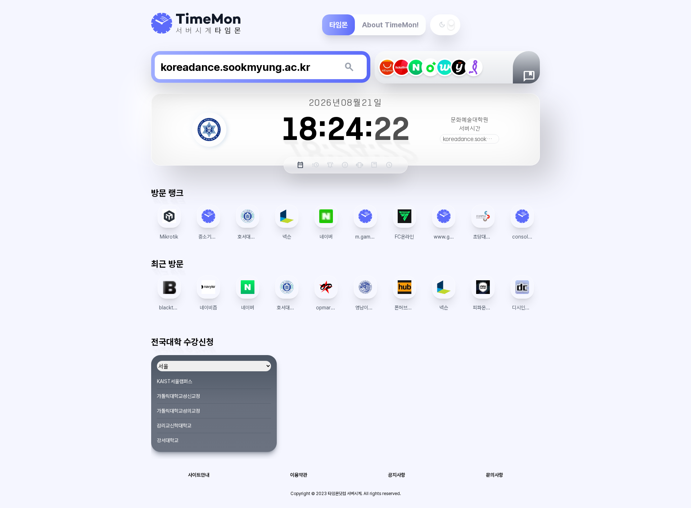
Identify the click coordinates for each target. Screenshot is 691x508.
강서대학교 (168, 440)
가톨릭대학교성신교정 (178, 396)
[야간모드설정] (451, 24)
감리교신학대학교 (174, 425)
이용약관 (298, 475)
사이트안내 (198, 475)
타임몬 (338, 25)
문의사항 (494, 475)
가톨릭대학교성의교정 (178, 411)
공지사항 (396, 475)
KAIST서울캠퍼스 (174, 381)
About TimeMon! (390, 25)
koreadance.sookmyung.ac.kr (480, 139)
